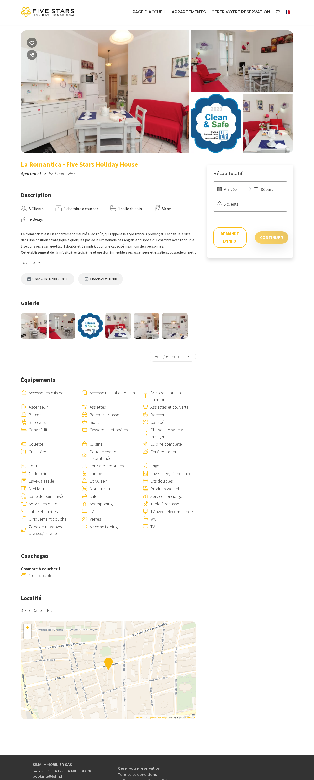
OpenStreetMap (157, 717)
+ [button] (27, 628)
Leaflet (139, 717)
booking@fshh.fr (48, 776)
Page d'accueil (149, 12)
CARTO (190, 717)
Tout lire (28, 262)
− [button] (27, 635)
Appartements (189, 12)
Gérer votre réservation (240, 12)
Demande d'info (230, 237)
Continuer (271, 237)
